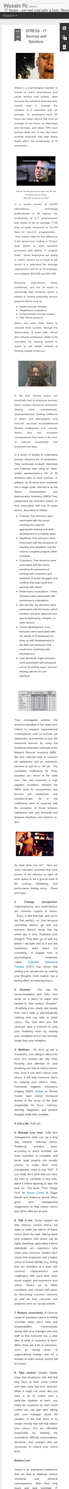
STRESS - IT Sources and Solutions (36, 36)
